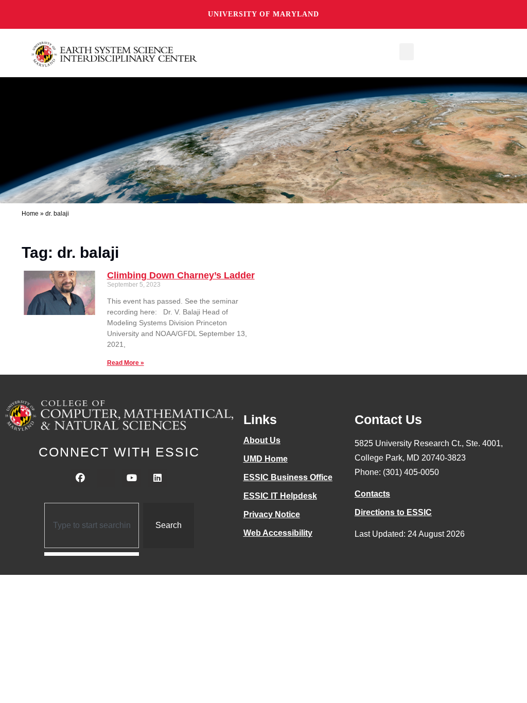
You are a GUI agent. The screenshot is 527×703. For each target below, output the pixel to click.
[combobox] (91, 525)
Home (30, 213)
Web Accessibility (277, 533)
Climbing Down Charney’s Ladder (181, 275)
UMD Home (265, 458)
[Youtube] (131, 478)
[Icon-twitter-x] (106, 478)
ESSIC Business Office (287, 477)
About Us (261, 440)
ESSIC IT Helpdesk (280, 495)
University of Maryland (263, 14)
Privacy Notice (271, 514)
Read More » (125, 362)
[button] (406, 51)
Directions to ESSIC (393, 512)
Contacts (372, 493)
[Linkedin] (157, 478)
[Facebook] (80, 478)
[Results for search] (91, 554)
